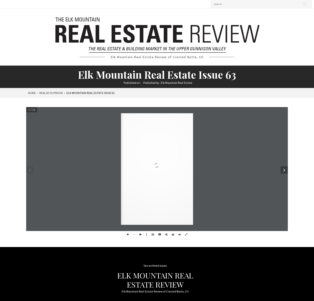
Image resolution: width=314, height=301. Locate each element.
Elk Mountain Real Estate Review (155, 280)
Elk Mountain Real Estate (176, 83)
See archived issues (155, 265)
